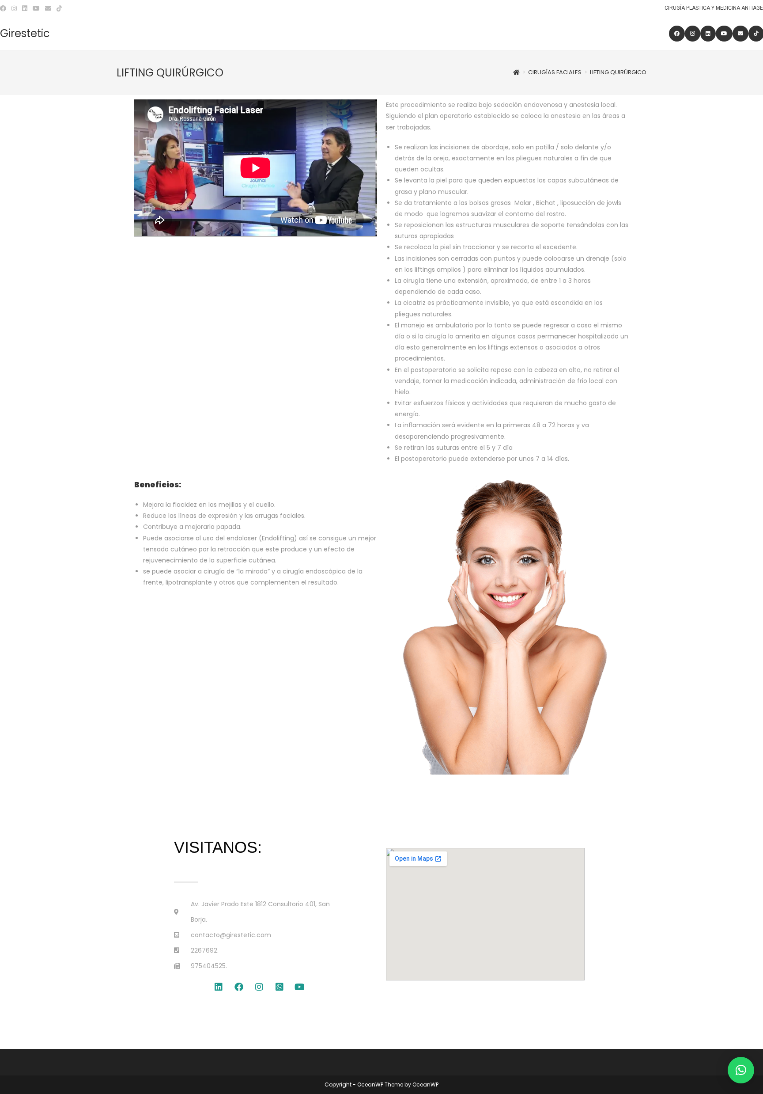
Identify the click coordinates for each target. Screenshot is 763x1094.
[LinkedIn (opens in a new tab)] (24, 8)
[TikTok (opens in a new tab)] (59, 8)
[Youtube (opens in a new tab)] (36, 8)
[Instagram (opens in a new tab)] (14, 8)
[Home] (516, 72)
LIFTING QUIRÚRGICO (618, 72)
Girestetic (25, 33)
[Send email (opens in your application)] (48, 8)
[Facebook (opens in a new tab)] (4, 8)
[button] (741, 1070)
